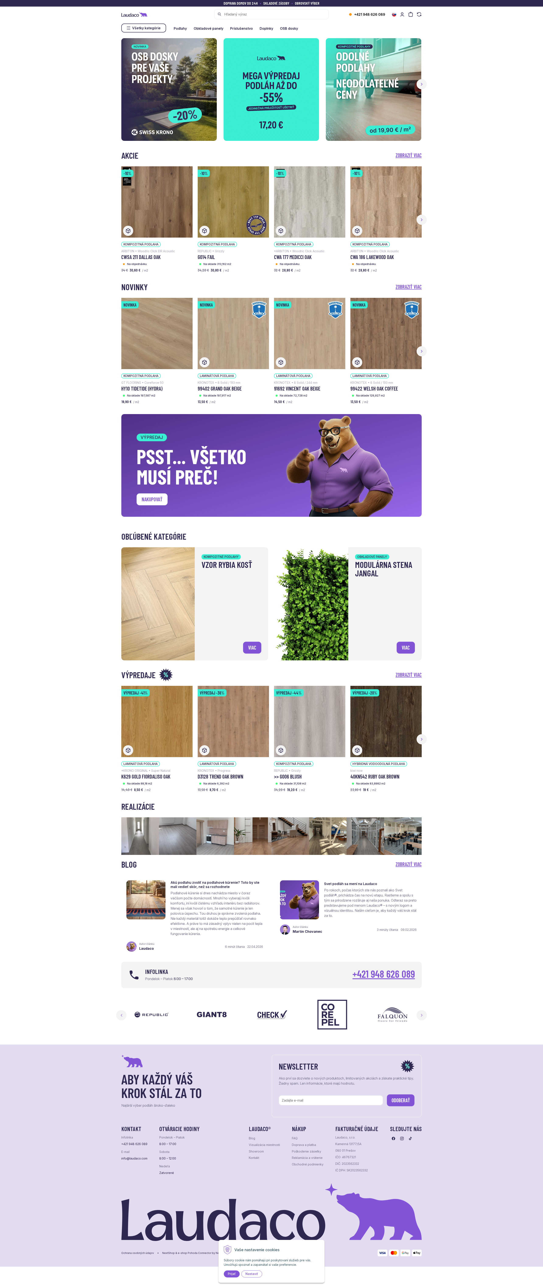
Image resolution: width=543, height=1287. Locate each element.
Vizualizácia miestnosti (264, 1144)
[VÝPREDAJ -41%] (157, 721)
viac (252, 647)
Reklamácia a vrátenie (307, 1157)
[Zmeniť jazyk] (394, 14)
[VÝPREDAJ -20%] (386, 721)
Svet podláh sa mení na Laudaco (350, 884)
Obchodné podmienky (307, 1164)
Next (422, 1015)
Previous (121, 1015)
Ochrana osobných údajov (137, 1253)
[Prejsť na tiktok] (410, 1138)
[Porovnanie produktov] (419, 14)
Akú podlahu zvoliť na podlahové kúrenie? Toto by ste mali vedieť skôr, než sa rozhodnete (215, 884)
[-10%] (157, 201)
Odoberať (401, 1100)
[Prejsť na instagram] (402, 1138)
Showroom (256, 1151)
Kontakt (254, 1157)
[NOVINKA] (157, 333)
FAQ (295, 1138)
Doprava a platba (304, 1144)
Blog (252, 1138)
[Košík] (410, 14)
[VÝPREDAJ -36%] (233, 721)
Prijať (232, 1274)
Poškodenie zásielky (306, 1151)
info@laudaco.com (134, 1158)
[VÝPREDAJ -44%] (309, 721)
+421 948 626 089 (369, 14)
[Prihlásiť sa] (402, 14)
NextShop (168, 1253)
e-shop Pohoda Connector (194, 1253)
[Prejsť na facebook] (393, 1138)
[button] (422, 84)
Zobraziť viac (409, 155)
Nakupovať (152, 499)
